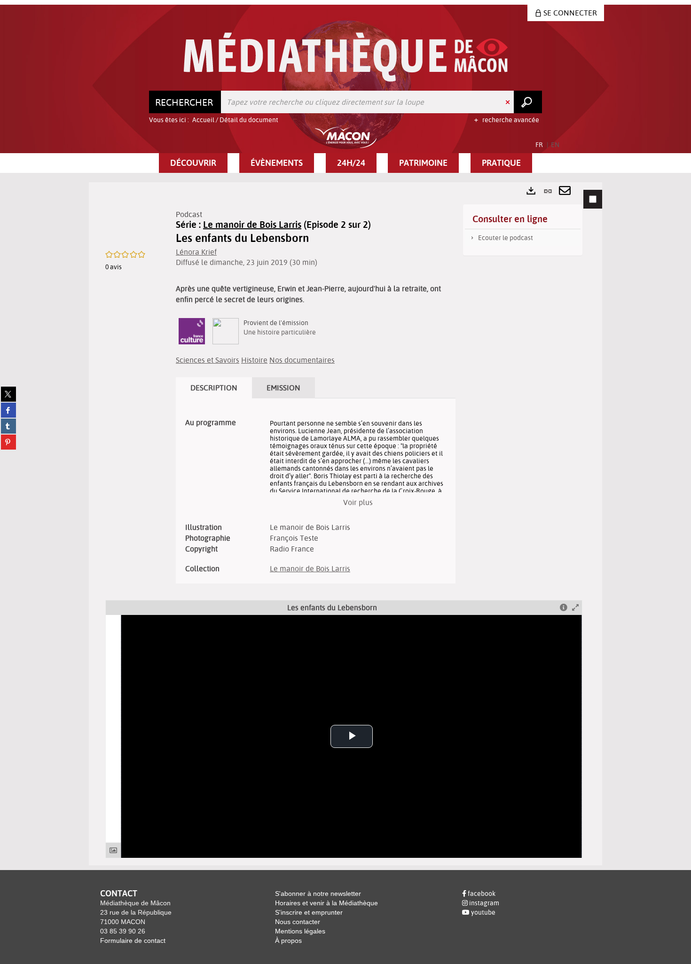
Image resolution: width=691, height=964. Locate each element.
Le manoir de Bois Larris (252, 224)
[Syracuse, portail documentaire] (346, 57)
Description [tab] (213, 387)
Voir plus (358, 502)
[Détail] (563, 607)
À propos (288, 940)
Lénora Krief (196, 252)
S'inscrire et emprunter (309, 912)
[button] (193, 163)
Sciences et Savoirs (207, 360)
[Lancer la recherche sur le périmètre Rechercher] (528, 102)
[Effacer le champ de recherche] (508, 102)
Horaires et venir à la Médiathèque (326, 903)
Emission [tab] (283, 387)
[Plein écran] (575, 607)
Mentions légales (300, 931)
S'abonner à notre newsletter (318, 893)
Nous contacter (297, 921)
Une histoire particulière (279, 332)
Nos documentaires (302, 360)
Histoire (254, 360)
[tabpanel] (345, 523)
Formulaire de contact (132, 940)
